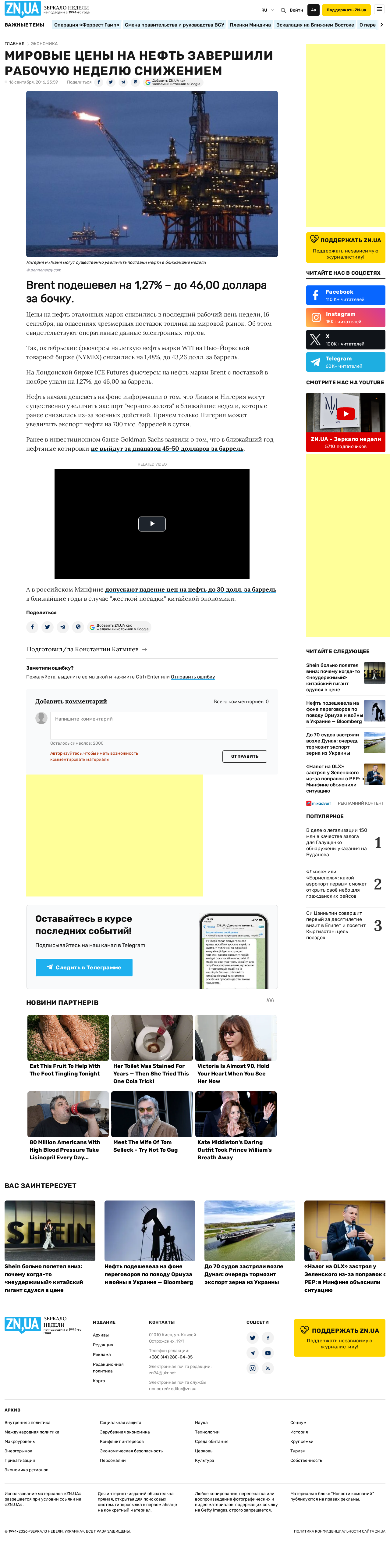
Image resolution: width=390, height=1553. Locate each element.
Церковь (203, 1451)
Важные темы (24, 25)
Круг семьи (302, 1441)
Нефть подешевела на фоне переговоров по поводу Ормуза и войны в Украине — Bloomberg (334, 712)
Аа (313, 10)
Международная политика (32, 1432)
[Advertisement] (114, 835)
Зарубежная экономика (125, 1432)
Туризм (298, 1451)
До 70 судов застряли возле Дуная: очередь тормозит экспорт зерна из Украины (332, 744)
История (299, 1432)
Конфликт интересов (122, 1441)
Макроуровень (20, 1441)
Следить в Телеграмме (88, 967)
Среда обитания (212, 1441)
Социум (298, 1422)
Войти (296, 10)
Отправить (245, 756)
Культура (204, 1460)
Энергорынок (18, 1451)
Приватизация (20, 1460)
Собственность (306, 1460)
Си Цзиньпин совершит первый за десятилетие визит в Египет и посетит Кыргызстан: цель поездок (336, 925)
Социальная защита (120, 1422)
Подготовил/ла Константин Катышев (82, 649)
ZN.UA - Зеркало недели (346, 439)
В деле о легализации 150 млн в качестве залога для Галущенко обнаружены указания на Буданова (336, 842)
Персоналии (113, 1460)
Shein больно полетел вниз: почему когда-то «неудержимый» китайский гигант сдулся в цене (333, 677)
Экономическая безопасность (131, 1451)
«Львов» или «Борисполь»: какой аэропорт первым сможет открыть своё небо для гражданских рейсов (336, 884)
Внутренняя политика (28, 1422)
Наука (201, 1422)
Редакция (103, 1344)
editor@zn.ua (184, 1388)
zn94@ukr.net (162, 1373)
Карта (99, 1380)
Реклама (102, 1354)
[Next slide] (380, 25)
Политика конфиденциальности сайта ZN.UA (339, 1531)
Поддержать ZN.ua (346, 10)
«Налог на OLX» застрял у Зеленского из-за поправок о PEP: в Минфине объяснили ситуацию (335, 779)
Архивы (101, 1335)
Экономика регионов (26, 1469)
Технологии (207, 1432)
